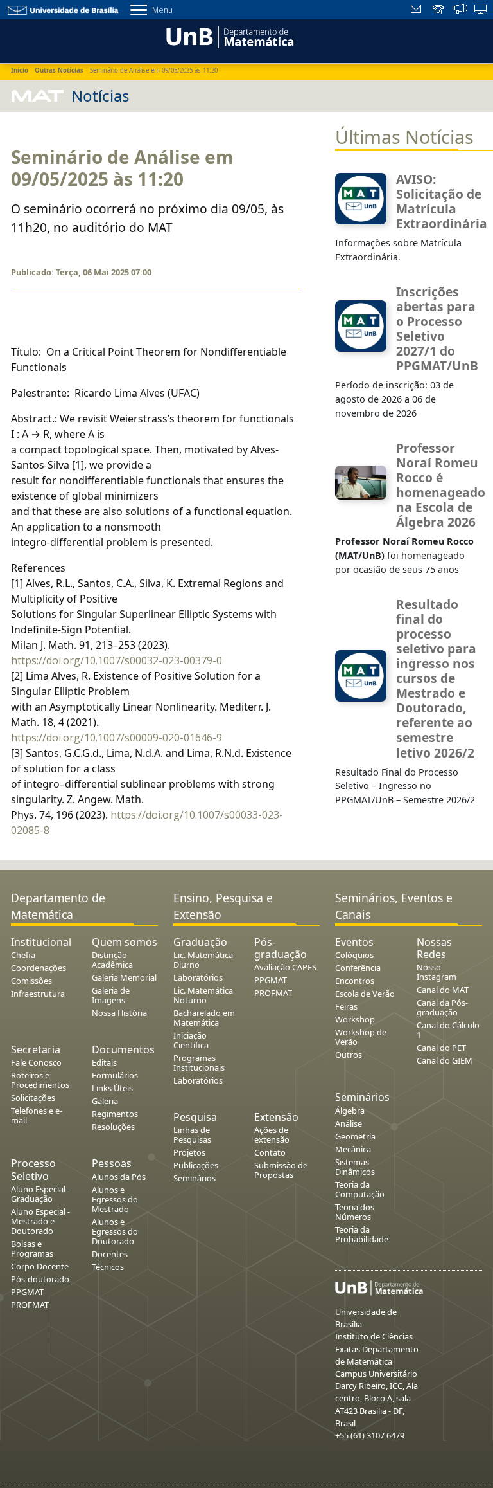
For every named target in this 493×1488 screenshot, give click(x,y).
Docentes (110, 1254)
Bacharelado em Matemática (204, 1017)
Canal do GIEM (444, 1060)
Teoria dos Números (354, 1211)
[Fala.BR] (460, 10)
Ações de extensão (272, 1134)
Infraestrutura (38, 993)
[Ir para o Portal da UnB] (63, 9)
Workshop (355, 1019)
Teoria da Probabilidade (361, 1234)
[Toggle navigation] (15, 39)
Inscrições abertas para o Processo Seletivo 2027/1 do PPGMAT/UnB (437, 328)
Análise (348, 1123)
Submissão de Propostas (280, 1170)
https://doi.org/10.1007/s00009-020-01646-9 (116, 737)
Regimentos (115, 1114)
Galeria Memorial (124, 977)
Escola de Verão (365, 993)
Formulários (115, 1075)
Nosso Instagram (436, 972)
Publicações (195, 1165)
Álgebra (350, 1110)
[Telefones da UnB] (438, 10)
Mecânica (353, 1149)
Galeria (105, 1101)
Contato (270, 1152)
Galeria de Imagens (111, 995)
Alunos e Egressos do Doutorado (115, 1231)
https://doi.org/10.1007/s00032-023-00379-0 (116, 660)
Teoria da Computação (360, 1189)
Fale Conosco (36, 1062)
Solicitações (33, 1097)
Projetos (189, 1152)
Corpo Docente (40, 1266)
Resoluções (113, 1126)
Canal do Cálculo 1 (448, 1029)
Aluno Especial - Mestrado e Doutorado (40, 1221)
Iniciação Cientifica (191, 1040)
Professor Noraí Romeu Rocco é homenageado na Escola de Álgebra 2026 (440, 485)
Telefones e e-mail (36, 1115)
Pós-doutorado (40, 1279)
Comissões (31, 980)
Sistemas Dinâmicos (355, 1166)
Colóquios (354, 955)
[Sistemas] (481, 10)
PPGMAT (27, 1292)
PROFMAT (30, 1305)
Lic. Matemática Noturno (203, 995)
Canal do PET (441, 1047)
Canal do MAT (443, 989)
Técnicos (108, 1267)
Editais (104, 1062)
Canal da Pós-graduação (442, 1007)
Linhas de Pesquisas (192, 1134)
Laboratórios (198, 977)
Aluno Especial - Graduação (40, 1193)
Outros (348, 1054)
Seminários (194, 1178)
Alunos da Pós (119, 1177)
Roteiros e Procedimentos (40, 1080)
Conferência (358, 968)
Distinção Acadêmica (112, 959)
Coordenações (38, 968)
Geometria (355, 1136)
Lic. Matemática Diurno (203, 959)
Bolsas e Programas (32, 1248)
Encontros (354, 980)
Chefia (23, 955)
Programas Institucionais (199, 1062)
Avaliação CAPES (285, 967)
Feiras (346, 1006)
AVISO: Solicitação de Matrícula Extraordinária (441, 201)
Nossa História (119, 1013)
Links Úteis (112, 1088)
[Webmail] (417, 10)
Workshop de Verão (360, 1037)
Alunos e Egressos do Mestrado (115, 1199)
